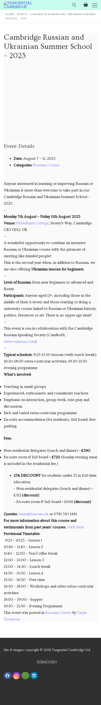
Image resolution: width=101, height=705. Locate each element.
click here (75, 527)
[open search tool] (74, 5)
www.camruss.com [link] (19, 341)
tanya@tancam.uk (33, 514)
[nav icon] (94, 5)
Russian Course (46, 165)
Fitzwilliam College (32, 223)
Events (22, 14)
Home (9, 14)
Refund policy (47, 661)
